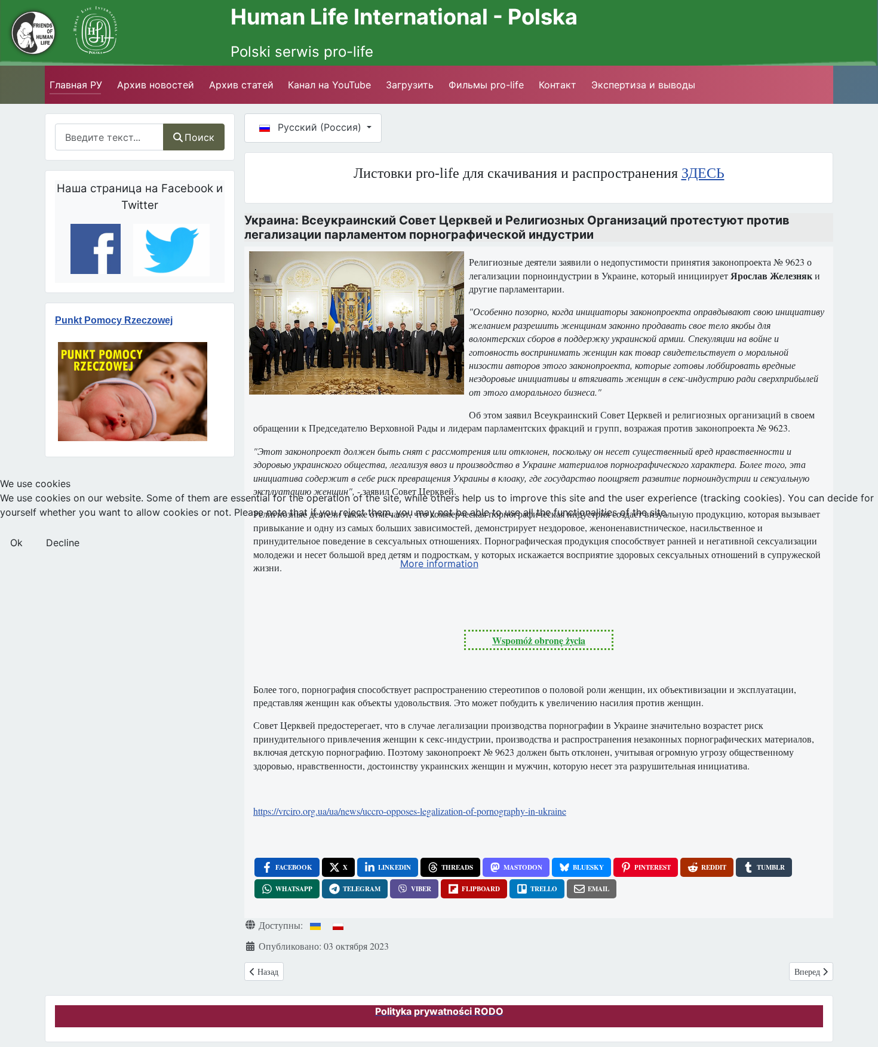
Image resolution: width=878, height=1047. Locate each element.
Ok (16, 543)
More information (439, 563)
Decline (62, 543)
